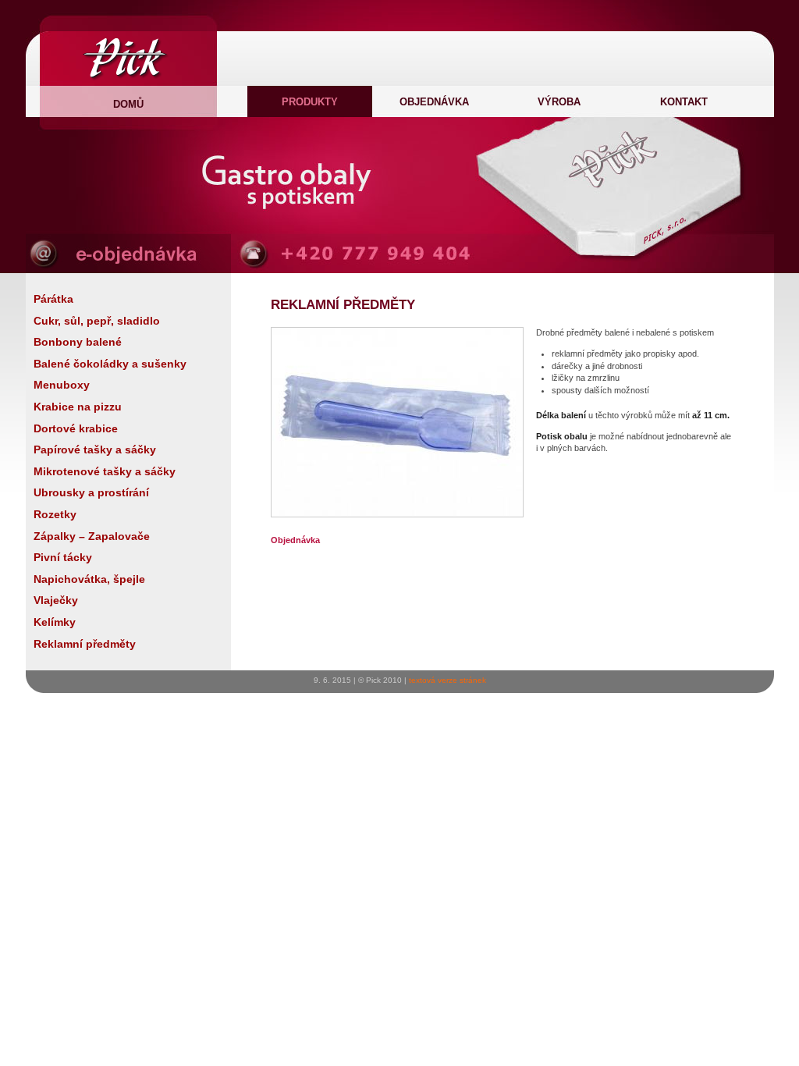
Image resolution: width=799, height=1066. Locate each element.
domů (128, 104)
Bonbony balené (78, 342)
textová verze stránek (447, 680)
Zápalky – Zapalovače (92, 536)
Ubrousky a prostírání (91, 492)
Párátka (53, 299)
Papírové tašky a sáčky (95, 449)
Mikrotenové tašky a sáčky (105, 471)
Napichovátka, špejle (89, 579)
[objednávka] (128, 268)
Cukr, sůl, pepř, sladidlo (97, 320)
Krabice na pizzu (78, 406)
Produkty (310, 102)
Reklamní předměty (85, 644)
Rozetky (55, 514)
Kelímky (55, 622)
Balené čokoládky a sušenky (110, 363)
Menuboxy (62, 384)
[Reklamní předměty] (397, 513)
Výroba (559, 102)
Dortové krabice (76, 428)
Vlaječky (56, 600)
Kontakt (684, 102)
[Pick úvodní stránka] (126, 78)
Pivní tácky (63, 557)
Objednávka (434, 102)
